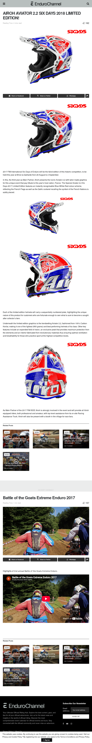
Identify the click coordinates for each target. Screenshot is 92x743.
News (7, 432)
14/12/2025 (9, 468)
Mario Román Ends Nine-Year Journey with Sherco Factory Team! (15, 440)
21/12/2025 (39, 446)
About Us (18, 731)
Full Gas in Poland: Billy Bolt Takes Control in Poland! (15, 464)
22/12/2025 (9, 446)
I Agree (47, 740)
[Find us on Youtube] (67, 723)
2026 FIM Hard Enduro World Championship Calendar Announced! (75, 440)
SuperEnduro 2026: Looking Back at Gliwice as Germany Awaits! (45, 440)
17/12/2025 (69, 446)
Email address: (66, 709)
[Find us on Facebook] (63, 723)
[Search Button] (88, 3)
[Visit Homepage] (46, 3)
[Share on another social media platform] (87, 96)
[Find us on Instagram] (71, 723)
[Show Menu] (4, 3)
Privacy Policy (8, 731)
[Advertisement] (46, 484)
